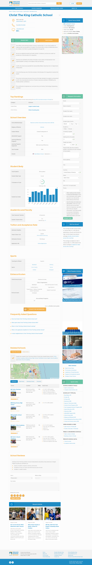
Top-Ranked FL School (70, 24)
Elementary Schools (30, 381)
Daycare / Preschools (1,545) (70, 403)
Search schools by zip (69, 388)
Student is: (65, 127)
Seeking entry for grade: (69, 137)
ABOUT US (74, 8)
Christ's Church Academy (24, 360)
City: (64, 165)
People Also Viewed (16, 351)
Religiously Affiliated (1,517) (70, 417)
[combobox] (41, 3)
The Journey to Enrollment (70, 370)
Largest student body (33, 106)
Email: (64, 101)
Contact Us (56, 557)
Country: (65, 170)
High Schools (21, 381)
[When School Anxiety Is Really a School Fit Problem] (35, 514)
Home (44, 552)
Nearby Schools (26, 351)
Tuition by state (67, 441)
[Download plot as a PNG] (57, 187)
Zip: (64, 181)
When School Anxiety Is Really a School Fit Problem (34, 526)
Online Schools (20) (68, 415)
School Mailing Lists (72, 554)
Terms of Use (72, 563)
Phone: (65, 188)
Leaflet (52, 378)
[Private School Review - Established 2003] (14, 3)
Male (65, 129)
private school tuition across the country (71, 237)
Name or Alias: (38, 475)
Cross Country (34, 267)
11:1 (45, 220)
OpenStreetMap (56, 378)
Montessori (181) (67, 401)
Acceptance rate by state (69, 443)
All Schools (14, 381)
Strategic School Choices (70, 376)
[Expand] (12, 370)
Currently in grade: (67, 132)
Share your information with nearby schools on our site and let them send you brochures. (74, 196)
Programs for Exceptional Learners (72, 374)
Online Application (42, 243)
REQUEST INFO (24, 40)
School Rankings (46, 557)
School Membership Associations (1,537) (72, 419)
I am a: (11, 475)
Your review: (13, 481)
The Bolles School (42, 358)
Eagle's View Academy (52, 358)
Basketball (34, 265)
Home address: (66, 160)
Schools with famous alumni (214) (71, 421)
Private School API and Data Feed (75, 557)
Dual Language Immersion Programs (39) (73, 407)
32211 (25, 21)
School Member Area (72, 552)
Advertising (70, 555)
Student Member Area (59, 552)
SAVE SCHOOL (49, 40)
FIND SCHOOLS (19, 8)
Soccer (51, 267)
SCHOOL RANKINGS (37, 8)
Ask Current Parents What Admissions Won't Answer (17, 525)
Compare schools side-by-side (70, 390)
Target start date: (67, 142)
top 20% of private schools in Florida (42, 100)
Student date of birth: (68, 121)
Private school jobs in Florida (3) (71, 428)
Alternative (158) (67, 411)
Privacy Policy (79, 563)
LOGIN (72, 3)
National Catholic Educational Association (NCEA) (42, 123)
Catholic (42, 127)
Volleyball (51, 270)
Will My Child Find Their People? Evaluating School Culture (52, 526)
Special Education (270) (69, 409)
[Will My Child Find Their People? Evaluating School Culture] (52, 514)
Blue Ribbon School (39, 154)
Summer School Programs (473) (71, 405)
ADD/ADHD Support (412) (69, 413)
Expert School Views (69, 368)
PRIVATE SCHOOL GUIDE (57, 8)
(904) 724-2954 (21, 25)
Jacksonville (19, 21)
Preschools (39, 381)
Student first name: (67, 111)
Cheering (51, 265)
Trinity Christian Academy (16, 390)
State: (64, 175)
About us (45, 554)
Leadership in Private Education (72, 372)
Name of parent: (67, 106)
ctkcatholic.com (20, 29)
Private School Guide (58, 554)
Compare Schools (58, 555)
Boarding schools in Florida (70, 436)
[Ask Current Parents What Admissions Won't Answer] (17, 514)
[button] (34, 370)
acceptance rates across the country (71, 246)
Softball (34, 270)
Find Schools (45, 555)
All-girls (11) (66, 397)
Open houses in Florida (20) (70, 426)
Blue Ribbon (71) (67, 395)
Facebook (12, 562)
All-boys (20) (67, 399)
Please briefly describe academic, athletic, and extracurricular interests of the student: (72, 149)
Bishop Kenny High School (32, 358)
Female (70, 129)
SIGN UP (79, 3)
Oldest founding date (33, 110)
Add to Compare (15, 397)
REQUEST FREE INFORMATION (36, 309)
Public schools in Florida (69, 434)
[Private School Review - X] (10, 562)
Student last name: (67, 116)
